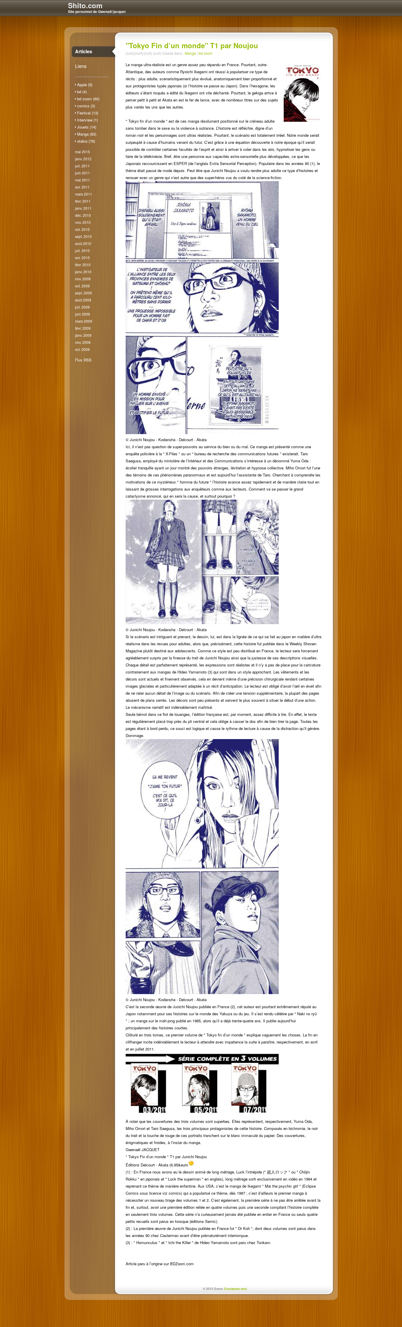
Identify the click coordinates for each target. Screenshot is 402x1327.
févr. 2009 (83, 328)
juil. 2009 (82, 306)
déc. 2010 (83, 215)
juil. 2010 (82, 250)
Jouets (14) (86, 127)
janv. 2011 (83, 208)
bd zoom (205, 53)
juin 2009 (82, 313)
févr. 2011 (83, 201)
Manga (190, 53)
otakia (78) (86, 141)
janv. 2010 (83, 271)
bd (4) (82, 91)
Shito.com (85, 5)
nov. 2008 (83, 342)
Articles (83, 51)
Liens (81, 66)
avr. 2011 (82, 186)
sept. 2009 (83, 292)
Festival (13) (87, 113)
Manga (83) (86, 134)
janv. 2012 (83, 158)
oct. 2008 (82, 349)
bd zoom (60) (88, 98)
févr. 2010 (83, 264)
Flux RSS (83, 360)
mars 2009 (83, 321)
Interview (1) (87, 120)
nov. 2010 (83, 222)
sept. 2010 (83, 236)
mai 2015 (82, 151)
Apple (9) (84, 84)
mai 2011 (82, 179)
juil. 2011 (82, 165)
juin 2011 (82, 172)
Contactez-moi (235, 1288)
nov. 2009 (83, 278)
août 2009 (83, 299)
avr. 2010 (82, 257)
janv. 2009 (83, 335)
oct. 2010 (82, 229)
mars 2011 (83, 193)
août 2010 (83, 243)
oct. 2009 (82, 285)
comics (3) (86, 106)
